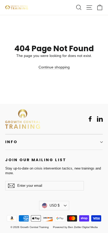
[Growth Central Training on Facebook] (90, 119)
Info (11, 141)
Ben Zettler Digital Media (83, 227)
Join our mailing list (35, 159)
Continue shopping (54, 67)
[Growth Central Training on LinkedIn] (100, 119)
